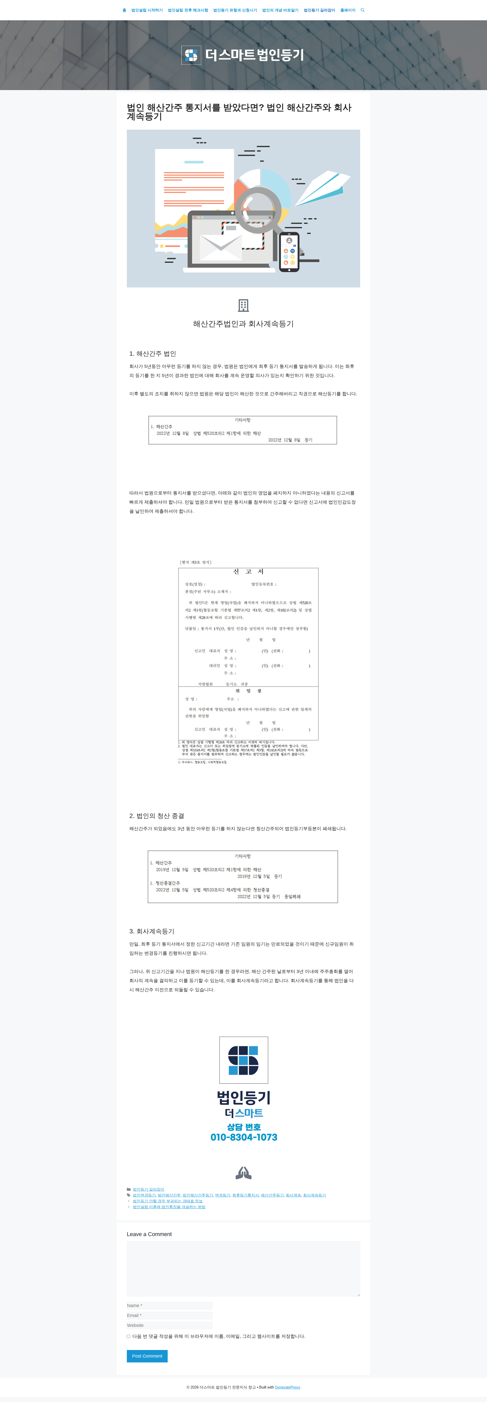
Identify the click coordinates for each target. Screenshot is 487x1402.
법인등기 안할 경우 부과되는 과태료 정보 (168, 1201)
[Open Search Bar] (362, 10)
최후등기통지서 (245, 1195)
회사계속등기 (314, 1195)
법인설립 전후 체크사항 (188, 10)
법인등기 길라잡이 (319, 10)
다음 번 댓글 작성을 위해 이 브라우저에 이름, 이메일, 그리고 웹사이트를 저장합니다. (218, 1336)
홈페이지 (348, 10)
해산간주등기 (272, 1195)
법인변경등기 (144, 1195)
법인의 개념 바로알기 (280, 10)
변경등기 (222, 1195)
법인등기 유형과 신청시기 (235, 10)
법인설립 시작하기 (147, 10)
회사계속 (293, 1195)
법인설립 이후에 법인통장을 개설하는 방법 (169, 1207)
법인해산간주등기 (198, 1195)
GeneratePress (287, 1387)
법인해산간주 (169, 1195)
